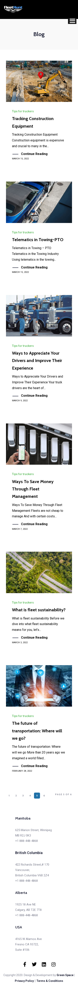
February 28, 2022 (22, 771)
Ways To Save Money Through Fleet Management (33, 489)
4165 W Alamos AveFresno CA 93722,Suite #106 (28, 944)
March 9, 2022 (20, 400)
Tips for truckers (23, 111)
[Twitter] (34, 964)
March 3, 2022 (20, 642)
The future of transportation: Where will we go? (37, 731)
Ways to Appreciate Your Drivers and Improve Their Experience (37, 360)
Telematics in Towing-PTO (37, 239)
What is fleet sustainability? (39, 609)
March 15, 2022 (20, 158)
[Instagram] (53, 964)
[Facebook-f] (24, 964)
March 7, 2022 (20, 529)
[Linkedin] (44, 964)
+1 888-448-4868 (26, 841)
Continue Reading (34, 154)
